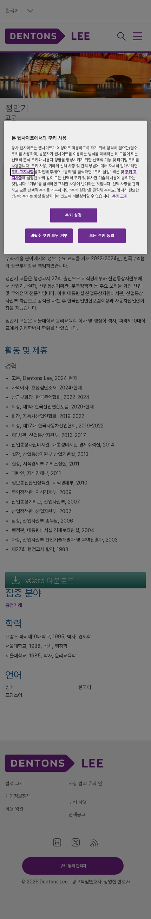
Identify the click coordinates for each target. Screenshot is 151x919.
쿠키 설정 (73, 214)
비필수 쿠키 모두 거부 (49, 235)
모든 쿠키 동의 (102, 235)
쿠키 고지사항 (23, 171)
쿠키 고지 (119, 195)
